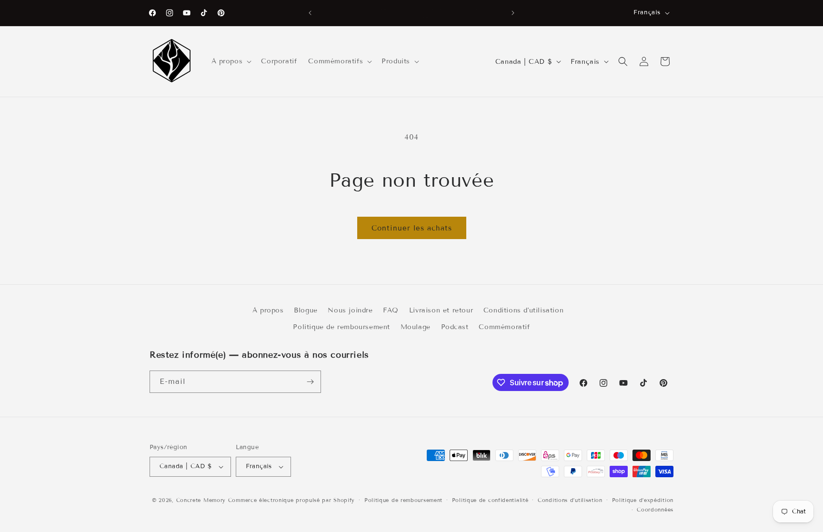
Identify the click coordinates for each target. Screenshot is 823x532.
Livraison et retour (441, 310)
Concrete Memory (201, 500)
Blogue (306, 310)
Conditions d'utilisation (523, 310)
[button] (231, 61)
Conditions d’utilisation (570, 500)
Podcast (455, 327)
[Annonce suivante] (512, 13)
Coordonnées (655, 509)
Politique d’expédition (642, 500)
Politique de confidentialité (490, 500)
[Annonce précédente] (310, 13)
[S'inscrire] (310, 382)
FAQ (391, 310)
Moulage (416, 327)
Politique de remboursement (341, 327)
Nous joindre (350, 310)
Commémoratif (504, 327)
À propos (268, 310)
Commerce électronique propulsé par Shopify (291, 500)
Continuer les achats (411, 228)
